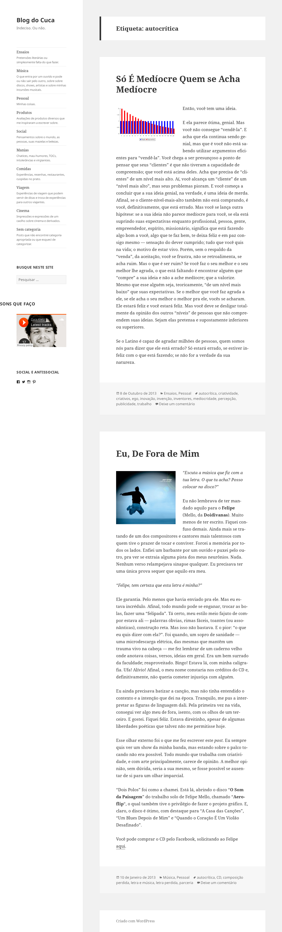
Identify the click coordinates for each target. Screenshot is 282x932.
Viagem (41, 194)
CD (219, 877)
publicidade (125, 403)
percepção (227, 398)
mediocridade (204, 398)
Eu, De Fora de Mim (157, 453)
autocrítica (208, 393)
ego (135, 398)
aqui (120, 846)
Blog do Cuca (36, 20)
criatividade (228, 393)
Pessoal (26, 101)
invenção (164, 398)
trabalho (144, 403)
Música (41, 80)
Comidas (41, 173)
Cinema (38, 215)
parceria (186, 882)
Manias (36, 155)
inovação (147, 398)
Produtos (41, 117)
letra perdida (167, 882)
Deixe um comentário (177, 403)
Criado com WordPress (135, 921)
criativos (123, 398)
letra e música (142, 882)
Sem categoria (39, 236)
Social (38, 136)
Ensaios (38, 57)
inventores (182, 398)
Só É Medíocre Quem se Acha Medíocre (178, 84)
